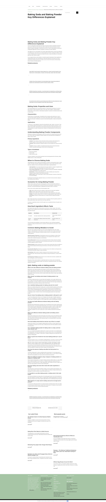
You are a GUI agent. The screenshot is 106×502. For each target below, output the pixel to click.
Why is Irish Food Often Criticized (46, 482)
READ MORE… (31, 490)
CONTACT (55, 488)
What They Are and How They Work (59, 492)
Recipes (51, 6)
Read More (29, 424)
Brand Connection (45, 6)
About (33, 6)
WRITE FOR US (56, 490)
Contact (61, 6)
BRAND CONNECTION (57, 483)
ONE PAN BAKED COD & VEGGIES (46, 477)
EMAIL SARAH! (69, 477)
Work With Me (38, 6)
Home (29, 6)
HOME (55, 477)
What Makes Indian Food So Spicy (59, 496)
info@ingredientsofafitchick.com (72, 491)
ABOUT (55, 479)
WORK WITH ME (56, 481)
